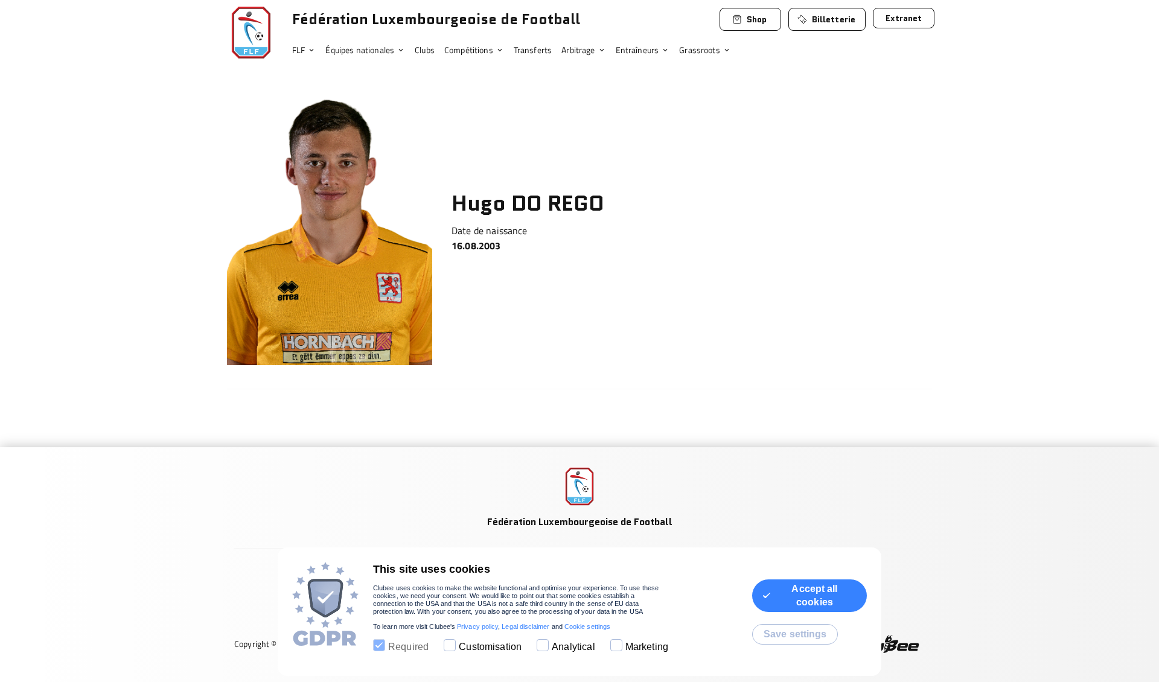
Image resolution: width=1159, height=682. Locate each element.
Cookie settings (587, 626)
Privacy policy (477, 626)
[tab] (308, 51)
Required (408, 647)
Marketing (646, 647)
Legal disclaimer (525, 626)
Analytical (573, 647)
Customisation (490, 647)
